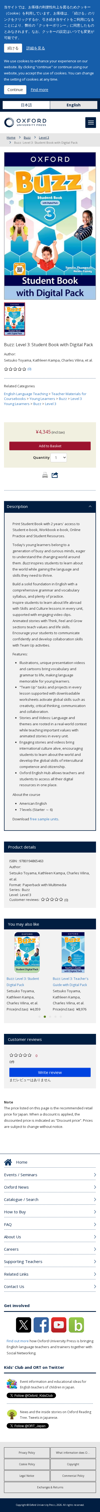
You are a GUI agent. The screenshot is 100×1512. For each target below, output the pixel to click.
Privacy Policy (27, 1453)
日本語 (26, 104)
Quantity (41, 457)
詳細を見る (35, 47)
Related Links (16, 1274)
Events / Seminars (20, 1174)
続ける (13, 47)
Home (11, 137)
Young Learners (42, 398)
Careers (11, 1249)
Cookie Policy (27, 1464)
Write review (50, 1072)
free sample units (44, 819)
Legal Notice (26, 1476)
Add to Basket (50, 445)
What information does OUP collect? (76, 1453)
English (74, 104)
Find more (39, 89)
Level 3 (44, 137)
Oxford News (16, 1187)
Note (8, 1102)
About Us (12, 1236)
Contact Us (14, 1286)
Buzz (27, 137)
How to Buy (15, 1211)
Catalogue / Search (21, 1199)
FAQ (8, 1224)
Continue (15, 89)
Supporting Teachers (23, 1261)
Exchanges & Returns (50, 1487)
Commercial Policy (73, 1476)
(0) (29, 368)
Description (17, 506)
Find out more (18, 1340)
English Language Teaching (26, 393)
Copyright (73, 1464)
